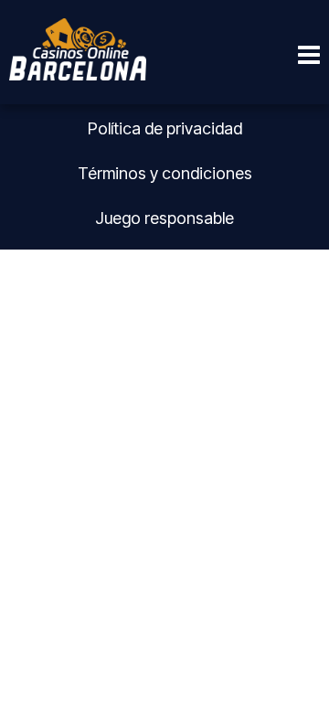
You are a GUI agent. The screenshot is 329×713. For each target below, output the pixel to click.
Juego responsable (164, 218)
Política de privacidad (165, 128)
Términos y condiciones (165, 173)
